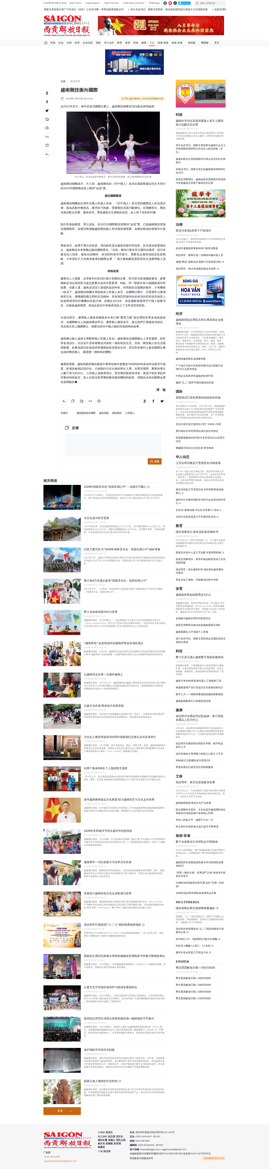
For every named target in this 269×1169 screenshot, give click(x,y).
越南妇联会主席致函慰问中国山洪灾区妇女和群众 (201, 160)
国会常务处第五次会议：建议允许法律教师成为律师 (217, 9)
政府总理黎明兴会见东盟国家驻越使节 (161, 9)
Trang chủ (45, 43)
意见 (216, 42)
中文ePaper (154, 3)
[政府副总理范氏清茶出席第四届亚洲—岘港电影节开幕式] (62, 1029)
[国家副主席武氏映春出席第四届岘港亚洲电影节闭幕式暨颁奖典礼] (62, 966)
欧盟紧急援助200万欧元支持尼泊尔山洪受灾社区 (200, 439)
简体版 (192, 42)
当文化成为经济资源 (96, 518)
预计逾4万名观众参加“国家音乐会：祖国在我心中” (115, 580)
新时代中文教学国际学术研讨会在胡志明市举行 (201, 501)
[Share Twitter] (47, 110)
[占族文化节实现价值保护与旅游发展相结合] (62, 997)
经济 (77, 42)
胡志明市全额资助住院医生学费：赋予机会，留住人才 (201, 745)
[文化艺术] (47, 154)
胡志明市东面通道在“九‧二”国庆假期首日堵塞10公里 (200, 930)
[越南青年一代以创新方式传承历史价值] (62, 872)
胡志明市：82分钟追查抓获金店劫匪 (196, 268)
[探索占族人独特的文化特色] (62, 1091)
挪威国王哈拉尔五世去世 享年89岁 (195, 447)
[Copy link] (47, 136)
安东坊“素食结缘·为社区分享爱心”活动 (197, 510)
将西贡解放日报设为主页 (214, 1158)
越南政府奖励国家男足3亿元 (193, 594)
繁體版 (205, 42)
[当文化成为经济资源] (62, 528)
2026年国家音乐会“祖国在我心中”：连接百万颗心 (115, 486)
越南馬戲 (104, 413)
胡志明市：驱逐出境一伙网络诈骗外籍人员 (199, 255)
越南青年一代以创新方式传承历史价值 (108, 862)
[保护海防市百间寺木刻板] (62, 1060)
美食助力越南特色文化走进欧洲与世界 (108, 893)
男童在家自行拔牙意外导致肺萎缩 (194, 767)
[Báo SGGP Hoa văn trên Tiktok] (175, 3)
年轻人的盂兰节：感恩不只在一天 (194, 819)
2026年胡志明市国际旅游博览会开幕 (196, 893)
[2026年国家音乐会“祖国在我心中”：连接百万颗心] (62, 497)
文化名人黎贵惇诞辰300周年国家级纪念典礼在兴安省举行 (120, 737)
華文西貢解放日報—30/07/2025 (193, 978)
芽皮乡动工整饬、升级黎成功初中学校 (197, 579)
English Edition (93, 3)
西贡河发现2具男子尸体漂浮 (193, 230)
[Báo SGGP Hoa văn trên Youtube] (170, 3)
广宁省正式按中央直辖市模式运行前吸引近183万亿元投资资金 (199, 367)
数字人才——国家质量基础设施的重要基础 (199, 694)
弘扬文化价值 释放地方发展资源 (104, 705)
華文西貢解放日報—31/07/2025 (195, 967)
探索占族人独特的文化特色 (101, 1081)
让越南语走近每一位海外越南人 (103, 674)
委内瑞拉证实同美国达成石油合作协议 (197, 431)
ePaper (182, 962)
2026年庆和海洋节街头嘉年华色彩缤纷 (108, 830)
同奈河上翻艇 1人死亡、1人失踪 (193, 945)
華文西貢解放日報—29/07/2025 (193, 984)
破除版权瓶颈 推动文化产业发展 (193, 802)
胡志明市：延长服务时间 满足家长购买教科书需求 (200, 571)
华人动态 (109, 42)
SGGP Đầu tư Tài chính (133, 3)
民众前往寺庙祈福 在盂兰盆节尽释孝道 (197, 826)
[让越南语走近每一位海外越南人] (62, 685)
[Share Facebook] (47, 102)
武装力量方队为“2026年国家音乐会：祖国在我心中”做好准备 (122, 549)
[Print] (47, 128)
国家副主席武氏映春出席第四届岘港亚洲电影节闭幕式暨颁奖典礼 (124, 956)
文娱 (151, 42)
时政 (52, 42)
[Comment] (47, 145)
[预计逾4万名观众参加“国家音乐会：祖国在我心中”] (62, 591)
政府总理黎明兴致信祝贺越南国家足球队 (198, 625)
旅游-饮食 (177, 42)
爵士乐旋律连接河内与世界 (101, 611)
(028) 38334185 (52, 1156)
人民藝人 (130, 413)
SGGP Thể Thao (111, 3)
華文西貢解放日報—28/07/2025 (193, 991)
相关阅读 (50, 481)
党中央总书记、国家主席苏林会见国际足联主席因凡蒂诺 (201, 640)
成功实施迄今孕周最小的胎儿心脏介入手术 (199, 753)
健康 (143, 42)
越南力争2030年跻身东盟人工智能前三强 (198, 680)
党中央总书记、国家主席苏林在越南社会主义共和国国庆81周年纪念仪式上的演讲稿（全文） (201, 149)
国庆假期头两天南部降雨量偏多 (196, 908)
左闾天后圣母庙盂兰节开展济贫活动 (196, 516)
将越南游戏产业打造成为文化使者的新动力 (199, 687)
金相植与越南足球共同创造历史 (193, 618)
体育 (127, 42)
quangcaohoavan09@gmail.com (60, 1161)
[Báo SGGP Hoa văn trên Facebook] (165, 3)
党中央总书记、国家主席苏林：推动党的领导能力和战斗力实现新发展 (94, 9)
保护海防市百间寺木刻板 (99, 1049)
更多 (60, 1111)
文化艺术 (75, 81)
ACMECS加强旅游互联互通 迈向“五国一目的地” (200, 884)
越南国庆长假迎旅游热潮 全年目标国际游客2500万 (200, 864)
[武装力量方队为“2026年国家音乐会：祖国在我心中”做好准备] (62, 559)
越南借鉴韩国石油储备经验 (191, 358)
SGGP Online (75, 3)
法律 (69, 42)
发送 (157, 461)
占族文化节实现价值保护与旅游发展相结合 (110, 987)
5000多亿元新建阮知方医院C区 (193, 760)
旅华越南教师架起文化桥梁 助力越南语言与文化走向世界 (119, 799)
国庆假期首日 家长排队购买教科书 (197, 531)
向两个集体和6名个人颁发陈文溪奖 (105, 768)
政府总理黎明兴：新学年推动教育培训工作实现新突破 (201, 561)
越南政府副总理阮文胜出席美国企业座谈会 (199, 321)
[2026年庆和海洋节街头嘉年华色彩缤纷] (62, 841)
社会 (61, 42)
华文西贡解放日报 (66, 25)
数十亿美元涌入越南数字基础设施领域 (199, 657)
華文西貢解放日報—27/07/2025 (193, 998)
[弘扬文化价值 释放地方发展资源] (62, 716)
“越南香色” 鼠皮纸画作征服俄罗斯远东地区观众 (113, 643)
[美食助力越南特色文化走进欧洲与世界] (62, 904)
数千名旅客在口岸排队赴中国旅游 (197, 841)
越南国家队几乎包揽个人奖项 (192, 631)
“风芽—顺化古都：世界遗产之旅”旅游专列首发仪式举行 (201, 874)
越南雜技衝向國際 (86, 413)
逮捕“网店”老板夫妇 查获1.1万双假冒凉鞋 (198, 261)
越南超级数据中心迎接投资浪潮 (193, 701)
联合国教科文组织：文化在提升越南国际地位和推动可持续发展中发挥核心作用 (201, 811)
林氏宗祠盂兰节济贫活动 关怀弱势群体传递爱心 (200, 491)
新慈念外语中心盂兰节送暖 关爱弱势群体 (199, 552)
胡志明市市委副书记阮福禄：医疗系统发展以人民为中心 (199, 717)
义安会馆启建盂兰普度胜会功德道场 (198, 463)
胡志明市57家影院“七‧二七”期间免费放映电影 (113, 924)
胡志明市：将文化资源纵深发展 (195, 782)
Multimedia (187, 902)
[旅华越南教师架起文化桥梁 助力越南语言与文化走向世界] (62, 810)
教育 (119, 42)
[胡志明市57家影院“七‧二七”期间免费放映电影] (62, 935)
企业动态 (88, 42)
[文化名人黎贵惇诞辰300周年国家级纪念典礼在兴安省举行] (62, 747)
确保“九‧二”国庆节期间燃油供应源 (195, 382)
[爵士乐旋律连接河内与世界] (62, 622)
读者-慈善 (163, 42)
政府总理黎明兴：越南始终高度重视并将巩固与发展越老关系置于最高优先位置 (201, 181)
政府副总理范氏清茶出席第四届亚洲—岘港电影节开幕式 (119, 1018)
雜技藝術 (117, 413)
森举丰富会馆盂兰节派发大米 (192, 952)
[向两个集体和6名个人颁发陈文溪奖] (62, 778)
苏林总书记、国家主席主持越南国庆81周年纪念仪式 (200, 171)
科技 (135, 42)
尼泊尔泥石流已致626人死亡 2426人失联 (198, 424)
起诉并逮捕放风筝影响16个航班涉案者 (197, 248)
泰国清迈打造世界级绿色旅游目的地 (198, 397)
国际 (98, 42)
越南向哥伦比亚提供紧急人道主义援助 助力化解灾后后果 (199, 122)
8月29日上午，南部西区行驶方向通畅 (197, 939)
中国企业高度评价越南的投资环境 (194, 375)
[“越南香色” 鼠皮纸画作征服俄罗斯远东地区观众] (62, 653)
